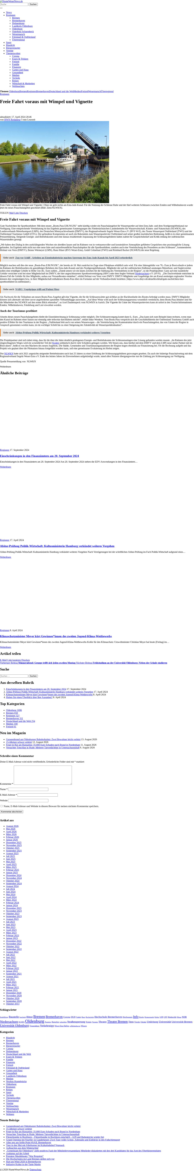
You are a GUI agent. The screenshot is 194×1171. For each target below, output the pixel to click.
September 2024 (14, 883)
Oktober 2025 (12, 848)
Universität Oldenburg (14, 1025)
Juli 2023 (10, 922)
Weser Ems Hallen (62, 1026)
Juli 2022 (10, 954)
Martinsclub (172, 1017)
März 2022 (11, 965)
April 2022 (11, 963)
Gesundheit (17, 72)
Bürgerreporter (13, 48)
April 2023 (11, 930)
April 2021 (11, 982)
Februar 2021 (12, 987)
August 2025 (12, 853)
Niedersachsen (142, 273)
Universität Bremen (182, 1021)
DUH (73, 1017)
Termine (95, 1022)
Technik (16, 78)
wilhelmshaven (75, 1026)
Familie (15, 64)
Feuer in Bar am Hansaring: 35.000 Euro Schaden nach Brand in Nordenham (43, 745)
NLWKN (8, 353)
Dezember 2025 (13, 842)
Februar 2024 (12, 902)
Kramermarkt (149, 1017)
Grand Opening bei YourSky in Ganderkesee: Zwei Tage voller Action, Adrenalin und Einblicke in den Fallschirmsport (63, 1139)
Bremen (16, 18)
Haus (83, 1017)
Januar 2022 (12, 971)
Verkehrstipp (47, 1025)
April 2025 (11, 864)
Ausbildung (4, 1017)
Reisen (15, 80)
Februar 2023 (12, 935)
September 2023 (14, 916)
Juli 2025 (10, 856)
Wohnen (10, 1114)
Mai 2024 (10, 894)
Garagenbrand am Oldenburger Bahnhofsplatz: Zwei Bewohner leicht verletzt (43, 739)
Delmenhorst (18, 23)
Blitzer (29, 1017)
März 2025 (11, 867)
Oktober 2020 (12, 998)
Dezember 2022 (13, 941)
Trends (137, 1022)
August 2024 (12, 886)
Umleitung (152, 1021)
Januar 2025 (12, 872)
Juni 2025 (10, 859)
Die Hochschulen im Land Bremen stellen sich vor (30, 1159)
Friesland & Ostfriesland (23, 37)
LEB (161, 1017)
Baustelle (14, 1016)
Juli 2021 (10, 979)
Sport (8, 42)
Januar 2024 (12, 905)
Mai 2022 (10, 960)
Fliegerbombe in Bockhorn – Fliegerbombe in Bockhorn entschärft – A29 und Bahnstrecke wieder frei (55, 1137)
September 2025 (14, 850)
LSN (165, 1017)
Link (16, 213)
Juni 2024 (10, 891)
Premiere (48, 1022)
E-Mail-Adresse (8, 795)
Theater (103, 1021)
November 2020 (14, 995)
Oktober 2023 (12, 913)
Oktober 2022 (12, 946)
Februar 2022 (12, 968)
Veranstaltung (34, 1026)
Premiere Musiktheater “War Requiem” (24, 1156)
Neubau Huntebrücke (16, 1081)
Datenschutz (35, 1169)
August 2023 (12, 919)
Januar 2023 (12, 938)
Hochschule (90, 1017)
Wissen (84, 1026)
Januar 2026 (12, 839)
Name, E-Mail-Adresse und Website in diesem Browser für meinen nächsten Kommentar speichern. (51, 806)
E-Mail (3, 660)
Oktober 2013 (12, 1004)
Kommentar (6, 784)
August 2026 (12, 826)
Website (4, 800)
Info (136, 1016)
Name (4, 789)
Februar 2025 (12, 870)
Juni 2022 (10, 957)
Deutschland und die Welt (61, 91)
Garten (78, 1017)
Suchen (33, 4)
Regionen (10, 15)
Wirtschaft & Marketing (23, 83)
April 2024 (11, 897)
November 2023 (14, 911)
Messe (179, 1017)
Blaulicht (10, 45)
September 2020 (14, 1001)
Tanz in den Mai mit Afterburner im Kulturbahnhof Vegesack (35, 1145)
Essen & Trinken (20, 59)
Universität (165, 1021)
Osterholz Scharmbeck (23, 31)
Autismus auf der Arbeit (17, 1153)
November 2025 (14, 845)
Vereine (9, 50)
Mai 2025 (10, 861)
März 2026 (11, 834)
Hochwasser (127, 1017)
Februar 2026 (12, 837)
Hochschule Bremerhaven (108, 1016)
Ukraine (143, 1022)
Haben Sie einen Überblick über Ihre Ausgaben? (29, 697)
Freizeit (15, 61)
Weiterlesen (5, 467)
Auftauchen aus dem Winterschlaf (22, 1148)
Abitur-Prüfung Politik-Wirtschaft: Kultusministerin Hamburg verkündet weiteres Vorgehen (57, 546)
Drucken (23, 213)
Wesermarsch (18, 34)
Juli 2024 (10, 889)
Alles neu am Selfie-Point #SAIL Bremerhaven (28, 1142)
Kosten (55, 343)
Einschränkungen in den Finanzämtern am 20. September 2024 (39, 456)
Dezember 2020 (13, 993)
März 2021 (11, 984)
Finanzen (16, 67)
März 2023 (11, 932)
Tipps (131, 1021)
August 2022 (12, 952)
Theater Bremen (117, 1021)
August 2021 (12, 976)
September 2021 (14, 973)
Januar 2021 (12, 990)
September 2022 (14, 949)
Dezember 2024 (13, 875)
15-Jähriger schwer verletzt (19, 742)
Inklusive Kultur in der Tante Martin (23, 1164)
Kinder (141, 1017)
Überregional (18, 39)
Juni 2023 (10, 924)
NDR (184, 1017)
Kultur (157, 1017)
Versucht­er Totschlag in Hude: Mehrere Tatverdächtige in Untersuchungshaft (42, 747)
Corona (15, 56)
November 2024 (14, 878)
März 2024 (11, 900)
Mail (11, 213)
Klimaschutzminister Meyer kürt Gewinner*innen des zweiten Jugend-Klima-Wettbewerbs (56, 636)
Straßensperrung (76, 1021)
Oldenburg (17, 28)
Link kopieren (14, 660)
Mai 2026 (10, 829)
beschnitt (23, 1017)
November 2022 (14, 943)
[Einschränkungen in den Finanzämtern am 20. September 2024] (46, 447)
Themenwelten (13, 53)
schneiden (63, 1022)
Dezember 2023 (13, 908)
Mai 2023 (10, 927)
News (9, 12)
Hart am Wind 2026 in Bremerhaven (23, 1161)
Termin (89, 1022)
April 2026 (11, 831)
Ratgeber (55, 1022)
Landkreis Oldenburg (22, 26)
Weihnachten (18, 86)
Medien (15, 75)
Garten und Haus (20, 70)
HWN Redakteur (12, 119)
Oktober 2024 (12, 881)
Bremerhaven (18, 20)
